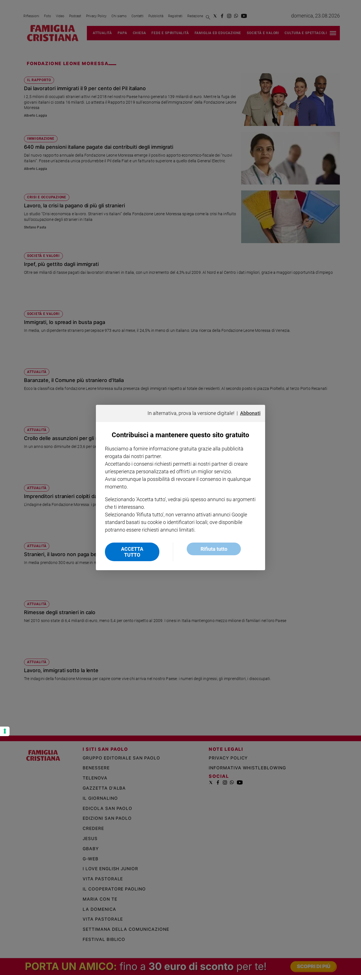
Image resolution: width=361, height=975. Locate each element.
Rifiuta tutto (214, 549)
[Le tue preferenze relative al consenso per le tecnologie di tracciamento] (5, 731)
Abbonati (250, 413)
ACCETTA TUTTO (132, 552)
